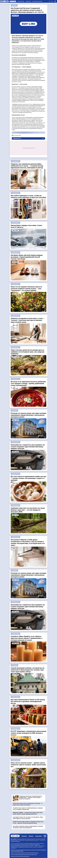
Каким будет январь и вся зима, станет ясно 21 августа (28, 239)
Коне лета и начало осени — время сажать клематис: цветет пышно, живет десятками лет (28, 778)
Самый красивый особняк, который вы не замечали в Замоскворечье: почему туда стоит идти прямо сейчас (28, 683)
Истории (14, 5)
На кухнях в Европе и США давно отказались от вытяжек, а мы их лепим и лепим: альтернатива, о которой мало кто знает (28, 557)
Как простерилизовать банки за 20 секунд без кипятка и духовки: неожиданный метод (28, 715)
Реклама (31, 836)
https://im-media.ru (16, 841)
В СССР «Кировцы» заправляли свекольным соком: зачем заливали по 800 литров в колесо (28, 746)
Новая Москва (21, 1)
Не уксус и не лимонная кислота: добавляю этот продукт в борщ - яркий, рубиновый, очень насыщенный (28, 397)
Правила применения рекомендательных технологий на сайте (24, 854)
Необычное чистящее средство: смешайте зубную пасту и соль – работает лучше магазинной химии (28, 822)
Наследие (14, 410)
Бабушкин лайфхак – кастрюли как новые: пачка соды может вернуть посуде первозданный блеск (27, 813)
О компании (38, 836)
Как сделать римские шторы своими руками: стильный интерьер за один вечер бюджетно (28, 826)
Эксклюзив (28, 1)
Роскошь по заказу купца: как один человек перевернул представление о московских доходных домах (28, 428)
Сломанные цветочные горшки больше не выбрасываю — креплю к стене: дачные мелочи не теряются (28, 798)
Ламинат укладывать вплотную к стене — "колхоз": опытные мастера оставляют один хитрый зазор (28, 333)
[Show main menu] (55, 1)
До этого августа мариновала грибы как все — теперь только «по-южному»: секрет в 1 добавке (28, 492)
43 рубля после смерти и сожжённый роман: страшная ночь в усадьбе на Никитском (28, 808)
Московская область (37, 1)
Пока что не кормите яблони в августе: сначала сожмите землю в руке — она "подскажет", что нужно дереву (28, 302)
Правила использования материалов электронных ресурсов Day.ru (24, 852)
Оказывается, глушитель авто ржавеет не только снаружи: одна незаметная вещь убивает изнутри (28, 460)
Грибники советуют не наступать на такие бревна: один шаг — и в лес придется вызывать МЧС (28, 523)
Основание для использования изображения (20, 856)
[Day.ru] (4, 1)
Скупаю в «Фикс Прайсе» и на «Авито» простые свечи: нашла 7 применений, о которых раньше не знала (28, 651)
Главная (15, 836)
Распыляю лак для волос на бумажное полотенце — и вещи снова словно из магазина (27, 804)
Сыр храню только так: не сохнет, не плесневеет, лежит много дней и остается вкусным (28, 817)
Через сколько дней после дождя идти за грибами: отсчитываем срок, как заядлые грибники (28, 365)
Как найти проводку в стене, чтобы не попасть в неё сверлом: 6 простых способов (28, 209)
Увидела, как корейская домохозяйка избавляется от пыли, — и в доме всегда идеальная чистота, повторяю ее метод (28, 179)
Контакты (24, 836)
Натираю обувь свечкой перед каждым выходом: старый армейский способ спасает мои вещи (28, 270)
